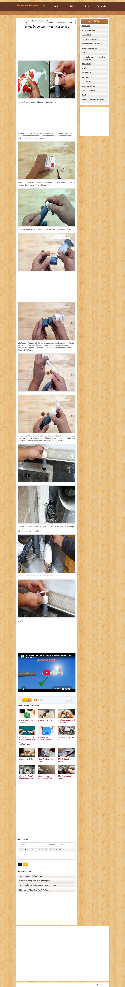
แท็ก (88, 6)
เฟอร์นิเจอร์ (85, 77)
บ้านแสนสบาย (86, 73)
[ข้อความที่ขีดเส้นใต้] (26, 849)
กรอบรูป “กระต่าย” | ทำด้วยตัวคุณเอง (30, 876)
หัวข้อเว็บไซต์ (94, 21)
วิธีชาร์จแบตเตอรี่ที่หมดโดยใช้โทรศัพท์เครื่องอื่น (34, 890)
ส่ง (25, 864)
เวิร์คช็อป (85, 68)
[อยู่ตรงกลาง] (36, 849)
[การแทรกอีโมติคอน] (43, 849)
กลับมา (28, 700)
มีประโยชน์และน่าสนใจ (89, 48)
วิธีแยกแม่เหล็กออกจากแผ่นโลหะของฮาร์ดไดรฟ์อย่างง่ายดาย (38, 885)
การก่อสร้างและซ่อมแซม (90, 39)
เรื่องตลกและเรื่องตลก (89, 86)
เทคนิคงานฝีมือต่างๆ (88, 90)
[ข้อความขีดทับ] (29, 849)
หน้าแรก (58, 6)
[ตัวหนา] (20, 849)
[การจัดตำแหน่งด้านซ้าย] (32, 849)
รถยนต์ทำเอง (86, 26)
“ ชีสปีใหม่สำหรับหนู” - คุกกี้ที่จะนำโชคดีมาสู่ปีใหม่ (34, 881)
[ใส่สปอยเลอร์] (60, 849)
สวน (83, 53)
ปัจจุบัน (84, 95)
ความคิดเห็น (102, 6)
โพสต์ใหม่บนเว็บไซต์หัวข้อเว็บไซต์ (93, 99)
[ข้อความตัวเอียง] (22, 849)
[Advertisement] (47, 42)
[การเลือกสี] (46, 849)
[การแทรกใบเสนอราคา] (53, 849)
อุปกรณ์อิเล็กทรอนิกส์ (89, 30)
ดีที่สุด (72, 6)
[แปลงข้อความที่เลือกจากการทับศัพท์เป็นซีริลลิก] (56, 849)
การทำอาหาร (86, 64)
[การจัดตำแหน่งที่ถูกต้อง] (39, 849)
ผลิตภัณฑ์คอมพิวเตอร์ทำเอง (91, 44)
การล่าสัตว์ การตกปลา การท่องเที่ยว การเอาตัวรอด (93, 58)
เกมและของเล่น (87, 82)
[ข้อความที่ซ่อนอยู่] (50, 849)
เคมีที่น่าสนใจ (86, 35)
